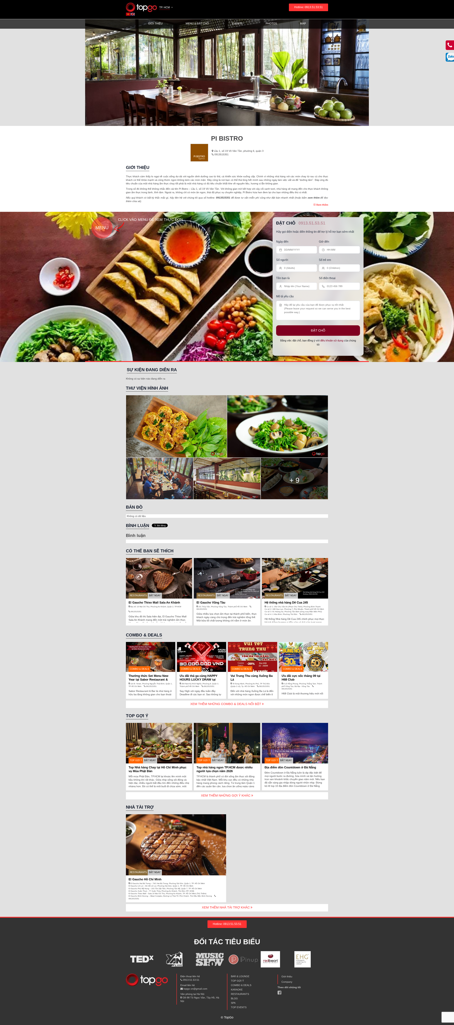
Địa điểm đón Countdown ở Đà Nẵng (290, 767)
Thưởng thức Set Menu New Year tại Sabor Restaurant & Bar (148, 679)
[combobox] (166, 8)
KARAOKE (237, 989)
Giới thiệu (155, 23)
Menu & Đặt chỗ (197, 23)
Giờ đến (324, 241)
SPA (233, 1002)
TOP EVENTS (239, 1007)
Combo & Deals (139, 669)
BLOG (234, 998)
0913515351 (221, 154)
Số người (282, 259)
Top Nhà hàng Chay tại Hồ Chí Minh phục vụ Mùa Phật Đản (157, 769)
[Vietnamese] (128, 14)
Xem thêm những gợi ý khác (226, 795)
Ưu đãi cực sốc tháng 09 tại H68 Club (301, 677)
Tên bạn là (283, 278)
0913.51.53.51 (311, 223)
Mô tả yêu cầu (285, 296)
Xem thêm (321, 204)
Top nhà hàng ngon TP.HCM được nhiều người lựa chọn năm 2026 (224, 769)
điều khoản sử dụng (331, 340)
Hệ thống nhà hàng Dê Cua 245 (286, 602)
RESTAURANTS (138, 595)
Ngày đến (282, 241)
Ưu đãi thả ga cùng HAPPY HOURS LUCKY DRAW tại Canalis (198, 679)
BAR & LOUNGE (240, 976)
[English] (133, 14)
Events (237, 23)
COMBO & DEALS (241, 985)
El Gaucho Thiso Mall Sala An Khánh (154, 602)
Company (286, 981)
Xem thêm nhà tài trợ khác (226, 907)
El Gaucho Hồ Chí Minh (145, 879)
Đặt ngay (155, 595)
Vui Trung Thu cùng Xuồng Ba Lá (252, 677)
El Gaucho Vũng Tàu (210, 602)
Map (303, 23)
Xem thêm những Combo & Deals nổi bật (226, 704)
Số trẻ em (325, 259)
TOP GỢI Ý (136, 760)
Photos (271, 23)
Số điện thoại (327, 278)
